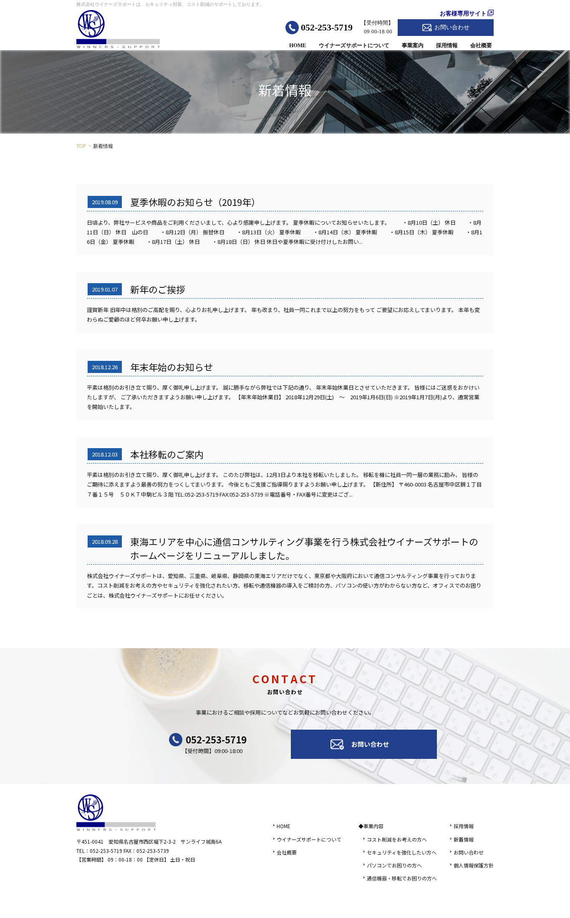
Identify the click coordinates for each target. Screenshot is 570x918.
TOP (81, 146)
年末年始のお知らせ (171, 366)
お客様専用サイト (463, 13)
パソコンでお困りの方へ (394, 865)
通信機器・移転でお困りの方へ (402, 878)
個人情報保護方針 (474, 865)
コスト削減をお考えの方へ (397, 839)
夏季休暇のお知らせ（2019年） (195, 201)
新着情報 (464, 839)
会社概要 (481, 45)
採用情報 (447, 45)
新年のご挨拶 (157, 289)
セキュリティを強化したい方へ (401, 852)
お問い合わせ (451, 27)
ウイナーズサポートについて (354, 45)
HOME (297, 45)
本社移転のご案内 (167, 454)
